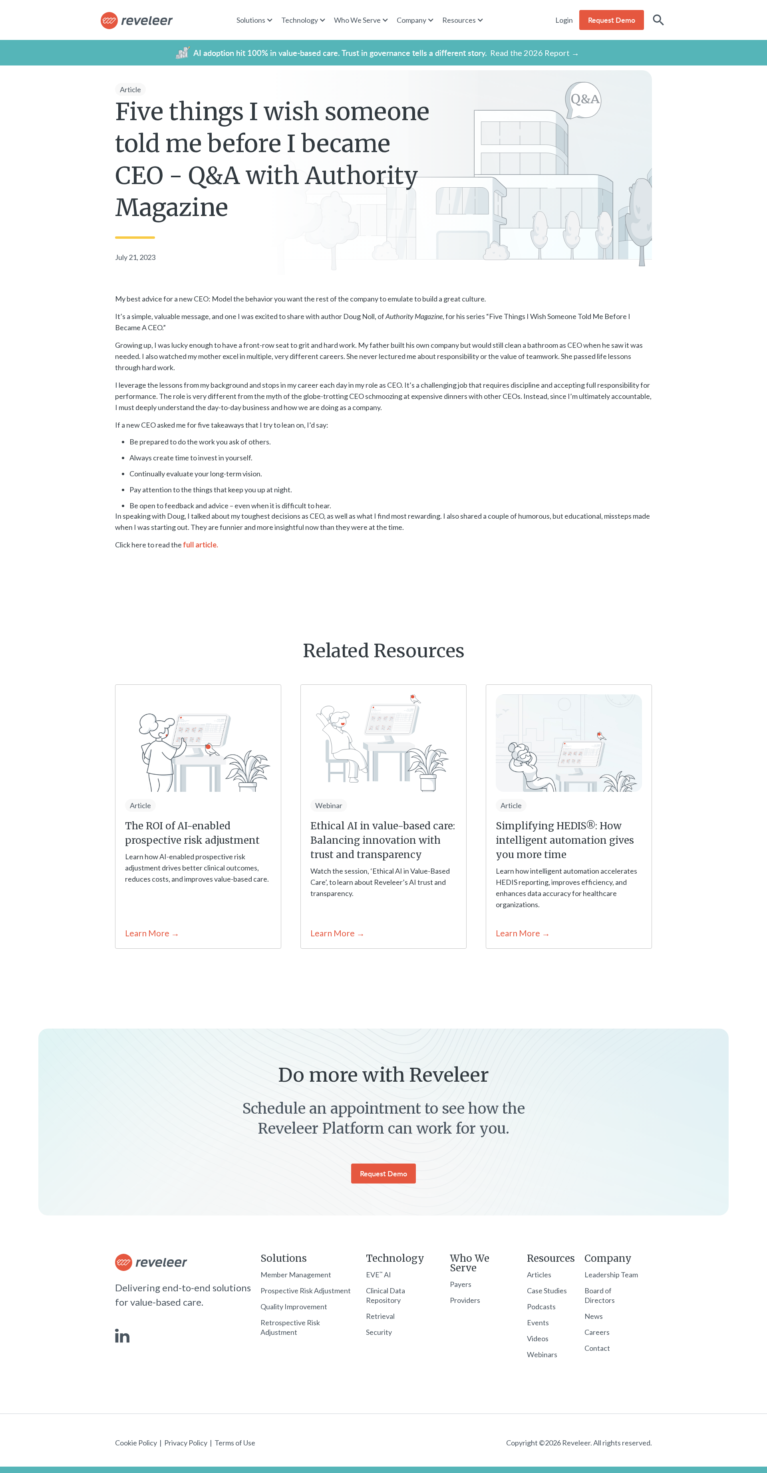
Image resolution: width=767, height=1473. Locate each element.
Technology (395, 1258)
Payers (460, 1284)
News (593, 1316)
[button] (258, 20)
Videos (537, 1338)
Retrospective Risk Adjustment (290, 1327)
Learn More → (152, 933)
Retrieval (380, 1316)
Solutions (283, 1258)
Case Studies (547, 1290)
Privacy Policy (185, 1442)
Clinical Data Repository (385, 1295)
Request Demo (383, 1173)
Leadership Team (611, 1274)
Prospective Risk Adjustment (305, 1290)
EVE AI (378, 1274)
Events (538, 1322)
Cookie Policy (136, 1442)
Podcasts (541, 1306)
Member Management (295, 1274)
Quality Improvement (293, 1306)
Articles (539, 1274)
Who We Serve (469, 1263)
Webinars (542, 1354)
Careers (597, 1332)
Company (608, 1258)
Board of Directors (599, 1295)
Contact (597, 1348)
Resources (551, 1258)
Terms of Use (235, 1442)
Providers (465, 1300)
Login (564, 20)
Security (379, 1332)
